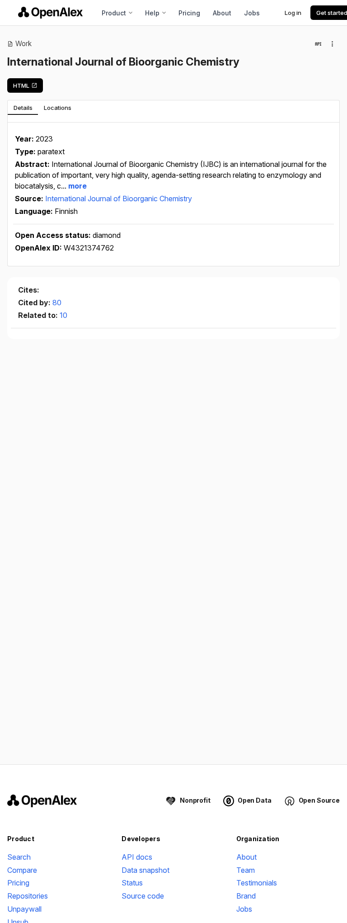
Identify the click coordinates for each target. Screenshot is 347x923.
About (222, 13)
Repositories (27, 895)
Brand (246, 895)
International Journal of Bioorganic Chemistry (118, 198)
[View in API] (318, 44)
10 (63, 315)
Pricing (189, 13)
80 (56, 302)
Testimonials (256, 882)
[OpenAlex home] (50, 13)
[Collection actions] (332, 44)
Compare (22, 870)
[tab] (23, 107)
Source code (143, 895)
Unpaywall (24, 909)
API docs (137, 856)
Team (245, 870)
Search (19, 856)
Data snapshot (145, 870)
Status (132, 882)
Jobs (252, 13)
